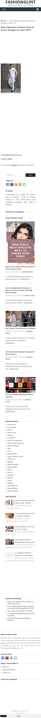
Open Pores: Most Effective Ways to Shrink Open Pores (20, 267)
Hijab (9, 448)
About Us (5, 667)
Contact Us (6, 673)
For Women (11, 438)
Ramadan (10, 475)
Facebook (7, 184)
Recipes (10, 478)
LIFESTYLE (11, 459)
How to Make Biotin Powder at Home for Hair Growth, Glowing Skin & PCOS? (19, 290)
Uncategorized (12, 486)
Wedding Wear (12, 488)
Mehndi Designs (12, 464)
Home (4, 21)
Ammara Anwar (27, 272)
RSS (20, 184)
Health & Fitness (13, 446)
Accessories (11, 424)
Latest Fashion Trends (15, 456)
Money (9, 470)
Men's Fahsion (12, 467)
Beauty (9, 430)
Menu (4, 9)
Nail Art (9, 472)
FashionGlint (15, 711)
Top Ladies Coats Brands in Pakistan (20, 328)
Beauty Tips (11, 432)
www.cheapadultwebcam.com (11, 155)
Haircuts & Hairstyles (14, 440)
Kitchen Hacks (12, 454)
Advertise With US (8, 670)
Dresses (10, 435)
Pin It (19, 716)
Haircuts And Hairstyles (15, 443)
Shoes (9, 480)
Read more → (26, 279)
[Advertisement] (20, 48)
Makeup (10, 462)
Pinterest (16, 184)
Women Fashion (12, 491)
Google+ (11, 184)
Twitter (24, 184)
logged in (14, 165)
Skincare (10, 483)
